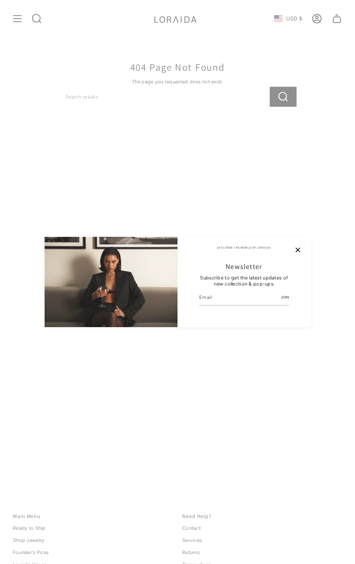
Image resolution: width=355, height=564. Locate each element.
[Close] (298, 250)
